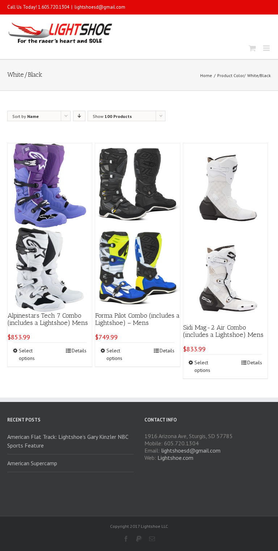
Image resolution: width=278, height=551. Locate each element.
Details (79, 350)
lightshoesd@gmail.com (100, 7)
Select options (27, 354)
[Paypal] (139, 539)
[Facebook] (126, 539)
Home (206, 75)
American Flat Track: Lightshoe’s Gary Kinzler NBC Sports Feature (67, 441)
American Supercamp (32, 463)
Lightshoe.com (175, 457)
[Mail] (152, 539)
